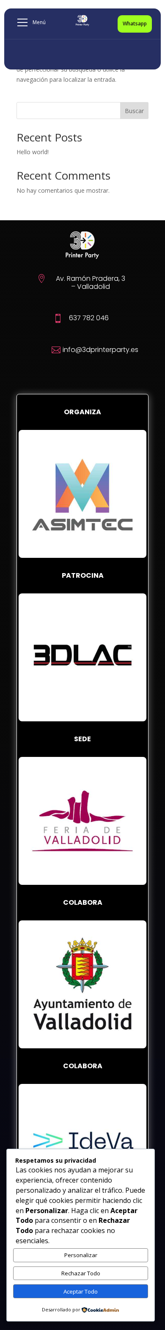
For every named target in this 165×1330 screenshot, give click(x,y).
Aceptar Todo (80, 1291)
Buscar (134, 111)
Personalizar (80, 1255)
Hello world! (32, 152)
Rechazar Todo (80, 1273)
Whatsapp (135, 23)
